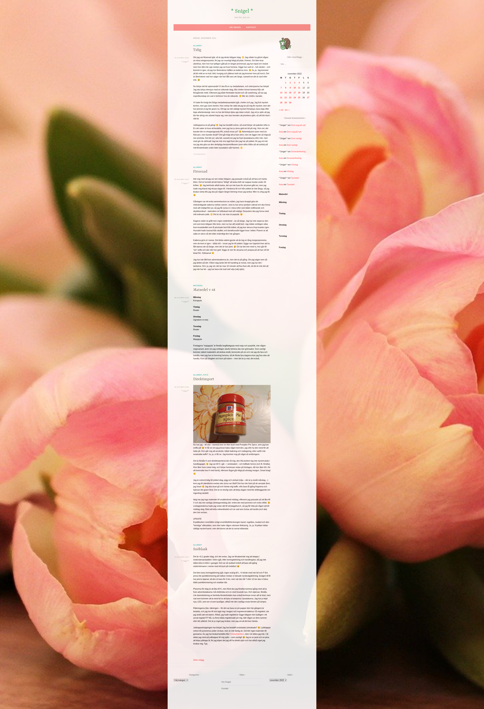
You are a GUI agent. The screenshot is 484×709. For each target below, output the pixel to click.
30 (290, 103)
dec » (287, 110)
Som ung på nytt (298, 125)
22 (285, 97)
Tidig (197, 50)
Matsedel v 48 (204, 290)
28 (281, 103)
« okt (281, 110)
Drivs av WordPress (223, 704)
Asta (281, 132)
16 (290, 93)
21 (281, 97)
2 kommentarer (199, 154)
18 (299, 93)
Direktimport (203, 379)
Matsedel (198, 285)
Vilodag (294, 165)
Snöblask (200, 549)
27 (308, 97)
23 (290, 97)
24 (295, 97)
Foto (205, 375)
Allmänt (197, 45)
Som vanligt (296, 138)
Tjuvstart (295, 178)
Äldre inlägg (198, 660)
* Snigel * (242, 11)
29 (285, 103)
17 (295, 93)
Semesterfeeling (298, 151)
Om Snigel (235, 27)
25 (299, 97)
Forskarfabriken (237, 634)
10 (295, 88)
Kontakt (251, 27)
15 (285, 93)
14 (281, 93)
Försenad (200, 172)
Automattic (265, 704)
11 (299, 88)
